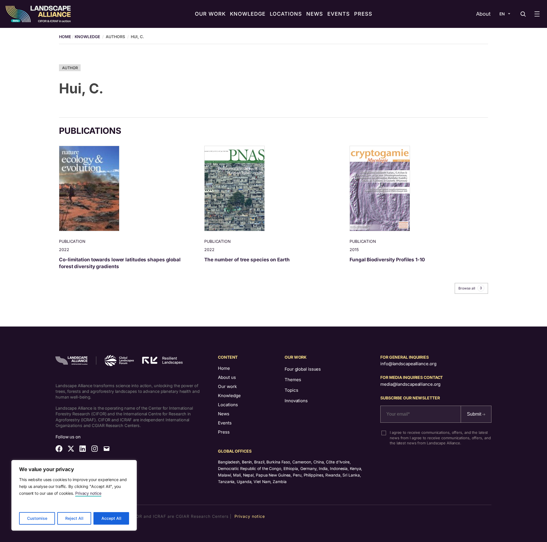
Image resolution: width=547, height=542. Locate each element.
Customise (37, 518)
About (483, 14)
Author (69, 67)
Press (224, 432)
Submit (474, 414)
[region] (74, 495)
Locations (228, 404)
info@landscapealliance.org (408, 363)
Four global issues (303, 369)
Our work (227, 386)
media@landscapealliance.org (410, 384)
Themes (293, 379)
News (223, 413)
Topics (291, 390)
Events (225, 423)
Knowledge (87, 36)
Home (224, 368)
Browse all (470, 288)
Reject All (74, 518)
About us (227, 377)
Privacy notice (88, 493)
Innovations (296, 400)
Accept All (111, 518)
